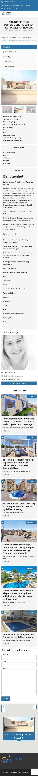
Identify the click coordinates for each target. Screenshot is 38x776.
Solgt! (11, 122)
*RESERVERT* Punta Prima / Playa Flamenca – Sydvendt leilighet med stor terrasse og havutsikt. (18, 594)
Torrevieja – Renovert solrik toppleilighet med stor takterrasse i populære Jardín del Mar (18, 463)
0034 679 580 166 (10, 52)
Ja (18, 138)
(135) (5, 37)
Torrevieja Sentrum (17, 124)
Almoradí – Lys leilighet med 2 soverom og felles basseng (18, 636)
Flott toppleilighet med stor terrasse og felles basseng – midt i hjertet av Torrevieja (18, 421)
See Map (7, 57)
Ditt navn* (5, 654)
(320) (26, 37)
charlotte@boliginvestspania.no (13, 9)
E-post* (4, 661)
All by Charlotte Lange (19, 383)
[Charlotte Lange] (19, 352)
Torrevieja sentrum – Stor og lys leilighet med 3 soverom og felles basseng (19, 506)
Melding (4, 668)
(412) (15, 37)
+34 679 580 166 (8, 2)
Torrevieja (10, 127)
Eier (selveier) (15, 140)
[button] (33, 87)
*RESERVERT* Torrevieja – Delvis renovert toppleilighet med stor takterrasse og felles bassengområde (19, 548)
